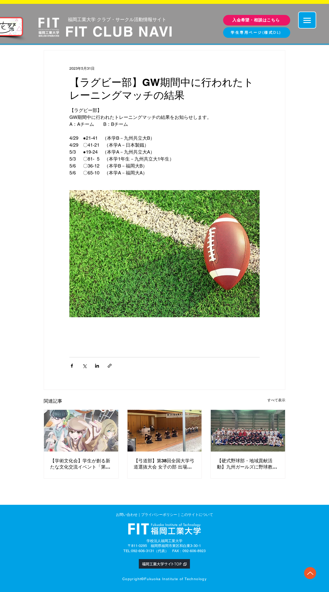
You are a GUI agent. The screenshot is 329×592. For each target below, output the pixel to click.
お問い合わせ (127, 515)
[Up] (310, 573)
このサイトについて (197, 515)
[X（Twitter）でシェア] (84, 365)
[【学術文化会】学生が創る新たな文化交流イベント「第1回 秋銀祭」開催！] (81, 431)
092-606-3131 (142, 551)
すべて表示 (276, 400)
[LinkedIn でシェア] (97, 365)
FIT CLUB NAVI (119, 31)
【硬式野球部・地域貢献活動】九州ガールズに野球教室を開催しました (247, 464)
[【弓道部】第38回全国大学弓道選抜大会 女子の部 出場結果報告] (164, 431)
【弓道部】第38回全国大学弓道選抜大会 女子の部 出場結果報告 (164, 464)
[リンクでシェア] (109, 365)
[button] (307, 20)
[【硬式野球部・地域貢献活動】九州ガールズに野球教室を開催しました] (248, 431)
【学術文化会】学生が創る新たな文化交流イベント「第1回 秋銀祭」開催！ (80, 464)
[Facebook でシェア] (71, 365)
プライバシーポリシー (159, 515)
